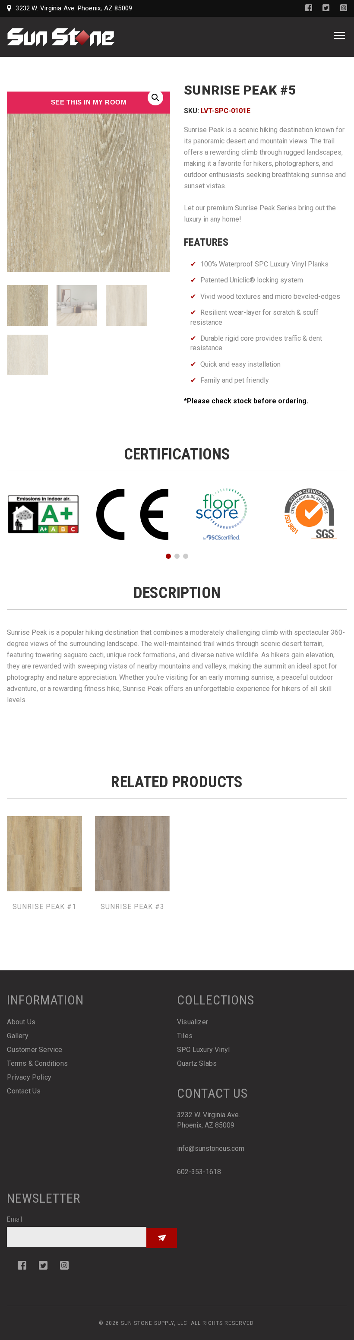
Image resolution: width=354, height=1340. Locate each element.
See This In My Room (89, 102)
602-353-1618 (199, 1172)
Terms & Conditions (37, 1063)
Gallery (17, 1036)
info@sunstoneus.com (210, 1148)
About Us (21, 1022)
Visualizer (192, 1022)
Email (14, 1219)
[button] (155, 97)
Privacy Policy (29, 1077)
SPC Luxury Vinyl (203, 1049)
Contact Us (24, 1091)
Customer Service (34, 1049)
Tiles (185, 1036)
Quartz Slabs (197, 1063)
